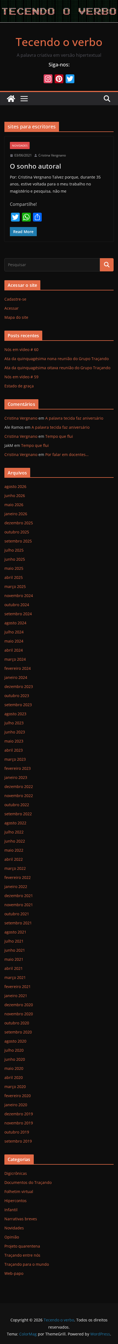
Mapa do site (16, 317)
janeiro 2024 (15, 677)
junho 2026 (14, 495)
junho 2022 (14, 841)
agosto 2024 (15, 622)
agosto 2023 (15, 713)
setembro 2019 (18, 1141)
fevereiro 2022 (17, 877)
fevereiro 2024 (17, 668)
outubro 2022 (16, 804)
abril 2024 (13, 650)
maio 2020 (13, 1068)
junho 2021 (14, 950)
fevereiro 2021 (17, 986)
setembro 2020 (18, 1032)
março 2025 (15, 586)
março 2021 (15, 977)
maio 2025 (13, 568)
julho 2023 (14, 722)
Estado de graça (19, 385)
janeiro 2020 (15, 1104)
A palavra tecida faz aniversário (74, 418)
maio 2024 (13, 641)
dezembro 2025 (18, 522)
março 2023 (15, 759)
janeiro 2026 (15, 513)
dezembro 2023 (18, 686)
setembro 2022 (18, 813)
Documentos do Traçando (28, 1182)
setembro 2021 (18, 922)
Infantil (11, 1209)
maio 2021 (13, 959)
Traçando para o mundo (26, 1264)
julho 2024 (14, 632)
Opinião (11, 1237)
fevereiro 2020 (17, 1095)
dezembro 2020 (18, 1004)
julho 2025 (14, 550)
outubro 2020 (16, 1022)
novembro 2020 (18, 1013)
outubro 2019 (16, 1132)
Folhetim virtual (18, 1191)
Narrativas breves (20, 1218)
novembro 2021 (18, 904)
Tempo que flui (59, 436)
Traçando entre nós (22, 1255)
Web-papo (13, 1273)
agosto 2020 (15, 1041)
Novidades (19, 145)
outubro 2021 (16, 913)
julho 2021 (14, 941)
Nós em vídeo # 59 (21, 376)
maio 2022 (13, 850)
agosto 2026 (15, 486)
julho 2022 (14, 832)
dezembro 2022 (18, 786)
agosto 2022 (15, 822)
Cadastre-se (15, 299)
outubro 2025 (16, 532)
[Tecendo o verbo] (11, 98)
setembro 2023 (18, 704)
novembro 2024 (18, 595)
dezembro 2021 (18, 895)
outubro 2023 (16, 695)
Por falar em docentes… (67, 454)
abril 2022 (13, 859)
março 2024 (15, 659)
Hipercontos (15, 1200)
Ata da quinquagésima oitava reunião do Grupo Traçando (57, 367)
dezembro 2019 (18, 1113)
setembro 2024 (18, 613)
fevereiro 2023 (17, 768)
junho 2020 (14, 1059)
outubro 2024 (16, 604)
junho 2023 (14, 732)
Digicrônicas (15, 1173)
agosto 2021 (15, 932)
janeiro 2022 (15, 886)
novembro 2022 (18, 795)
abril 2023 (13, 750)
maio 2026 (13, 504)
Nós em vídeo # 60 (21, 349)
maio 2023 (13, 741)
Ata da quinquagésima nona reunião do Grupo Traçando (56, 358)
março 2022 (15, 868)
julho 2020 (14, 1050)
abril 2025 (13, 577)
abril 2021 (13, 968)
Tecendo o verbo (59, 41)
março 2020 (15, 1086)
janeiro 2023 (15, 777)
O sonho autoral (35, 166)
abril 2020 (13, 1077)
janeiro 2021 (15, 995)
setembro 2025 (18, 541)
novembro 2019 (18, 1123)
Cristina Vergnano (52, 155)
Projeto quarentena (22, 1246)
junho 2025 (14, 559)
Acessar (11, 308)
